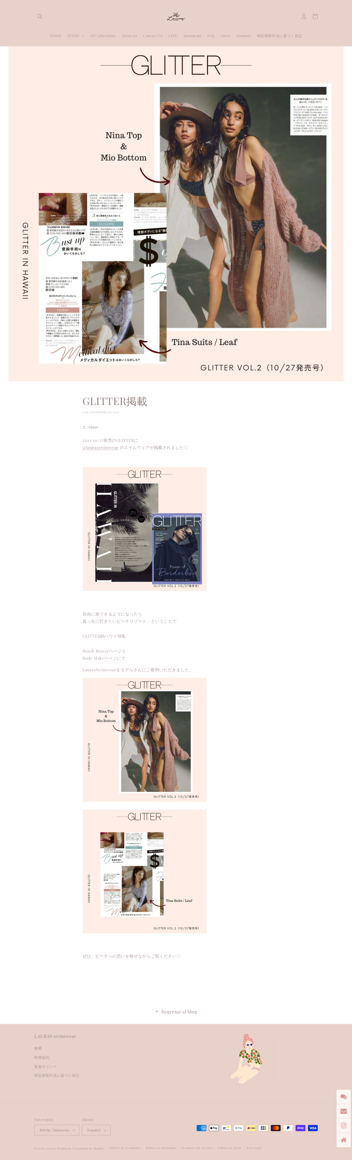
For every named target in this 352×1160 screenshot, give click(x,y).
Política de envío (229, 1148)
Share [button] (93, 427)
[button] (40, 16)
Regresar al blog (179, 1012)
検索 (38, 1048)
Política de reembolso (124, 1148)
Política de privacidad (161, 1148)
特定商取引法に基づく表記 (56, 1075)
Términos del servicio (197, 1148)
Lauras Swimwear (59, 1148)
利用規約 (41, 1057)
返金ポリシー (45, 1066)
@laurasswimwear (100, 447)
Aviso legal (254, 1148)
